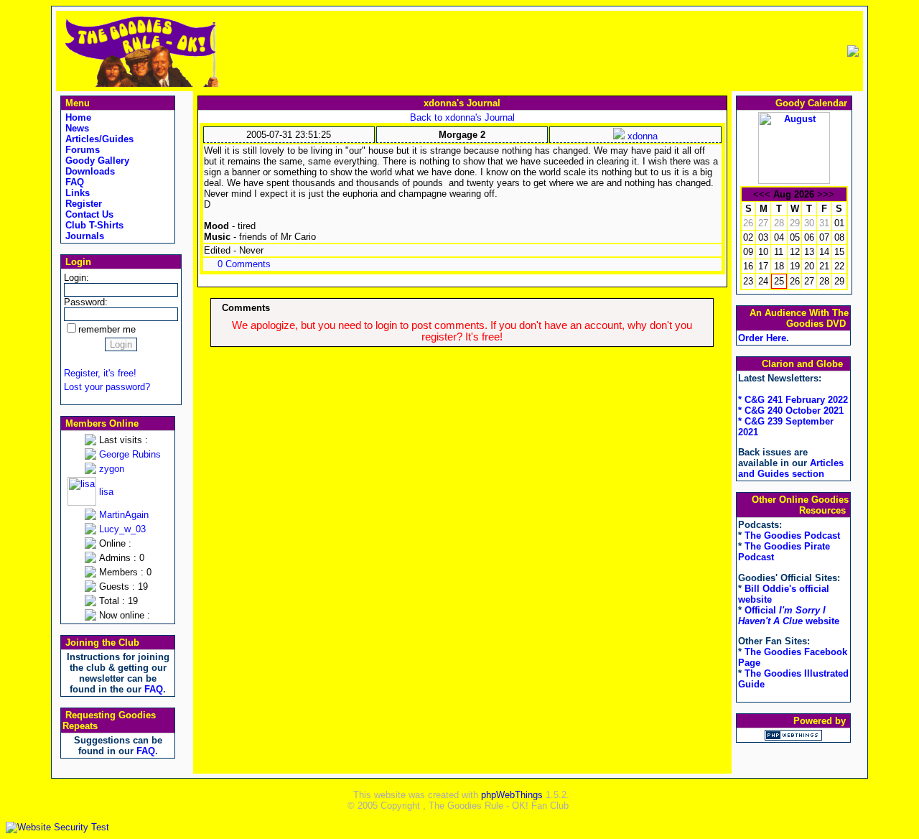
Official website (788, 615)
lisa (106, 491)
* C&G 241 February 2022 (793, 399)
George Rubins (130, 454)
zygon (111, 468)
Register (82, 203)
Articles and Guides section (791, 468)
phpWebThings (512, 794)
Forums (81, 149)
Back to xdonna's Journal (462, 117)
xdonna (641, 136)
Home (76, 117)
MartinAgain (124, 514)
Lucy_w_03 (122, 529)
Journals (83, 236)
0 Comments (244, 264)
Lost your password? (107, 386)
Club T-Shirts (92, 225)
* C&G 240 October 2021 (791, 410)
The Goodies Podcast (792, 535)
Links (76, 192)
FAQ (73, 182)
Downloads (88, 171)
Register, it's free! (100, 373)
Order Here (762, 338)
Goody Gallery (95, 160)
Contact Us (87, 214)
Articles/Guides (98, 139)
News (75, 128)
